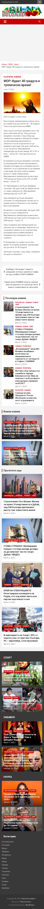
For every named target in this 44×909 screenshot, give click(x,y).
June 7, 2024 (9, 89)
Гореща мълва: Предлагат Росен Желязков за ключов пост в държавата (26, 397)
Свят (17, 304)
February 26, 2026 (10, 709)
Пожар (35, 302)
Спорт (25, 671)
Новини (17, 77)
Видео (4, 848)
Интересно (19, 302)
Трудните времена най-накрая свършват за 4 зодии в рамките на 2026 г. (22, 797)
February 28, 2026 (10, 768)
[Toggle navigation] (5, 21)
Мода (27, 731)
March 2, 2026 (20, 323)
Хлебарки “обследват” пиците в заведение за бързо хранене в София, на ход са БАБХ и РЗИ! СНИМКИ (22, 272)
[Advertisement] (22, 43)
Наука (32, 791)
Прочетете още (13, 470)
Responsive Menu (39, 2)
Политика (27, 346)
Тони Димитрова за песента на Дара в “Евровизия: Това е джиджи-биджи (20, 737)
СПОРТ (8, 657)
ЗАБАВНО (9, 717)
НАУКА (8, 776)
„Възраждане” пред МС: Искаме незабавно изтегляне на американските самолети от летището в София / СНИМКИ (27, 355)
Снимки (5, 881)
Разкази (5, 875)
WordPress (29, 905)
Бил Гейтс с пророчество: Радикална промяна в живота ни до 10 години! (21, 823)
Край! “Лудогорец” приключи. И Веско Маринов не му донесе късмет (20, 703)
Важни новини (12, 411)
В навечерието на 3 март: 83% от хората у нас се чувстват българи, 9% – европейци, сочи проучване (22, 638)
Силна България (28, 898)
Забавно (8, 731)
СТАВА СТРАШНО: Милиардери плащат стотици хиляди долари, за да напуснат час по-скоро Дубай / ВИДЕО (27, 334)
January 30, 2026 (10, 802)
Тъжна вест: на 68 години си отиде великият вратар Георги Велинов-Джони (20, 677)
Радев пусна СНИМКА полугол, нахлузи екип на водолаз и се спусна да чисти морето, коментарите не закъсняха (21, 284)
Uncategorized (10, 791)
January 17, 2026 (10, 828)
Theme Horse (25, 902)
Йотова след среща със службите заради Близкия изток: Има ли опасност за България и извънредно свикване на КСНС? (27, 377)
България (8, 77)
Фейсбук (5, 888)
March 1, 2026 (9, 683)
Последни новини (15, 298)
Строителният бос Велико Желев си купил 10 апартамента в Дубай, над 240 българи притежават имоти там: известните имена (27, 313)
